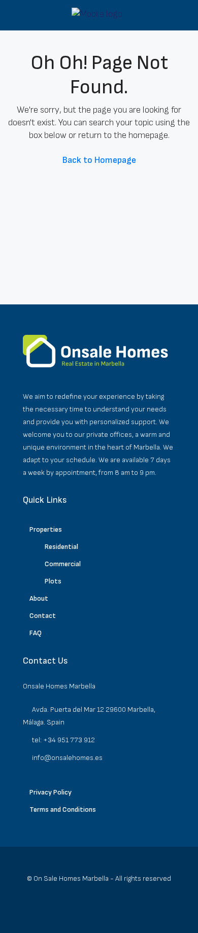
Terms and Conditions (62, 809)
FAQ (35, 633)
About (38, 598)
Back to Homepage (99, 160)
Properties (45, 529)
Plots (53, 581)
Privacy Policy (50, 792)
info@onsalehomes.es (67, 757)
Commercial (63, 564)
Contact (42, 615)
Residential (61, 546)
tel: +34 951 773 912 (63, 740)
